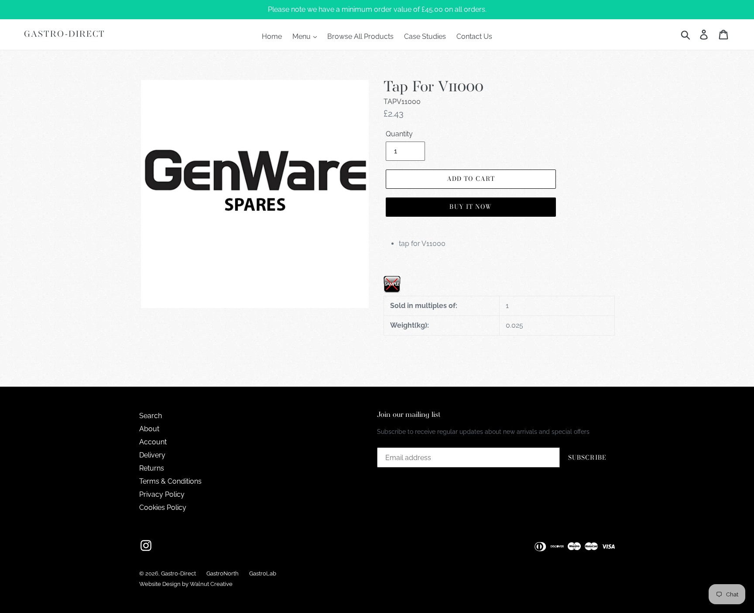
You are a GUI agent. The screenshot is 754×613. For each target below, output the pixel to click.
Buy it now (470, 206)
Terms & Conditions (170, 481)
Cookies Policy (162, 507)
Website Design (160, 584)
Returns (151, 468)
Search (150, 416)
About (149, 429)
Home (272, 36)
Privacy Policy (162, 494)
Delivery (152, 455)
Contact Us (474, 36)
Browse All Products (360, 36)
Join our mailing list (409, 415)
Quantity (399, 134)
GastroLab (262, 573)
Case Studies (425, 36)
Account (153, 442)
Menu (302, 36)
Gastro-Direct (64, 34)
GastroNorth (222, 573)
